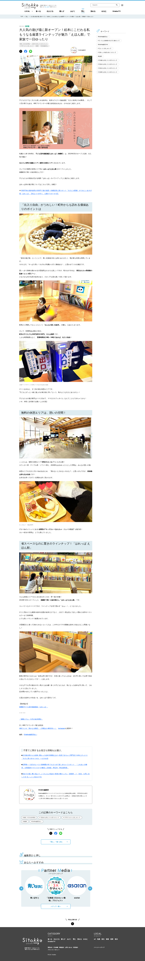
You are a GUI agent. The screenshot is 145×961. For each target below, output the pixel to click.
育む (83, 11)
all (95, 939)
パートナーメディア (99, 947)
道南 (107, 939)
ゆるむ (104, 11)
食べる (38, 11)
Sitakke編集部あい (45, 46)
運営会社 (50, 947)
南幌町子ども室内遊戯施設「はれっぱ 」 (33, 707)
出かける (50, 11)
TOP (21, 16)
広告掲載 (55, 947)
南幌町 (37, 46)
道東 (111, 939)
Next (90, 888)
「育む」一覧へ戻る (55, 842)
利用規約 (75, 947)
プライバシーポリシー (54, 949)
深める (93, 11)
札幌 (98, 939)
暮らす (61, 11)
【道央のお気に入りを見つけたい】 (40, 43)
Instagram (61, 728)
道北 (103, 939)
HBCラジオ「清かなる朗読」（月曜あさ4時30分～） (38, 728)
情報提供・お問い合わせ (65, 947)
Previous (21, 888)
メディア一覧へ (56, 906)
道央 (116, 939)
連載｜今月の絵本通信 (25, 43)
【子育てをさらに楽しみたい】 (27, 46)
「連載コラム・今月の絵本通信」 (31, 719)
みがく (72, 11)
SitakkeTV (116, 11)
